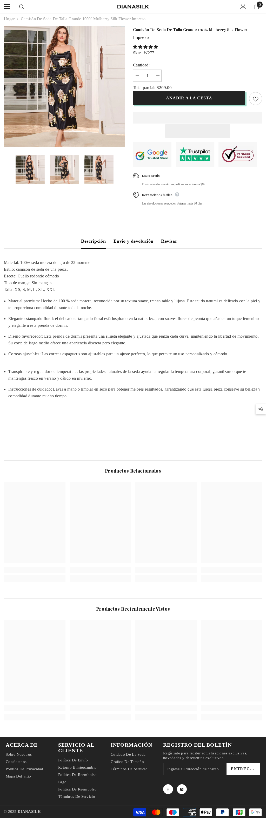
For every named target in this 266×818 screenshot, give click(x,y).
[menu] (7, 6)
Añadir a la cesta (189, 98)
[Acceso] (243, 6)
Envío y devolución (133, 241)
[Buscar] (22, 7)
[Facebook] (168, 789)
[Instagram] (182, 789)
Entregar (243, 769)
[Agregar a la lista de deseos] (255, 98)
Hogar (9, 19)
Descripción (93, 241)
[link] (34, 570)
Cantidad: (141, 65)
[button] (146, 47)
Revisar (169, 241)
